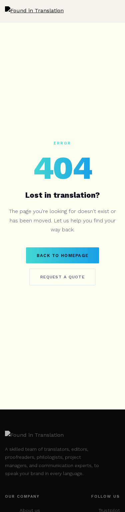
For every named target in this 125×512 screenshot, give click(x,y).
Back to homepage (62, 255)
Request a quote (62, 276)
